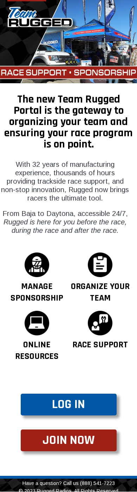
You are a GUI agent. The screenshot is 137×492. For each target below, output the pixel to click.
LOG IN (68, 404)
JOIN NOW (68, 440)
